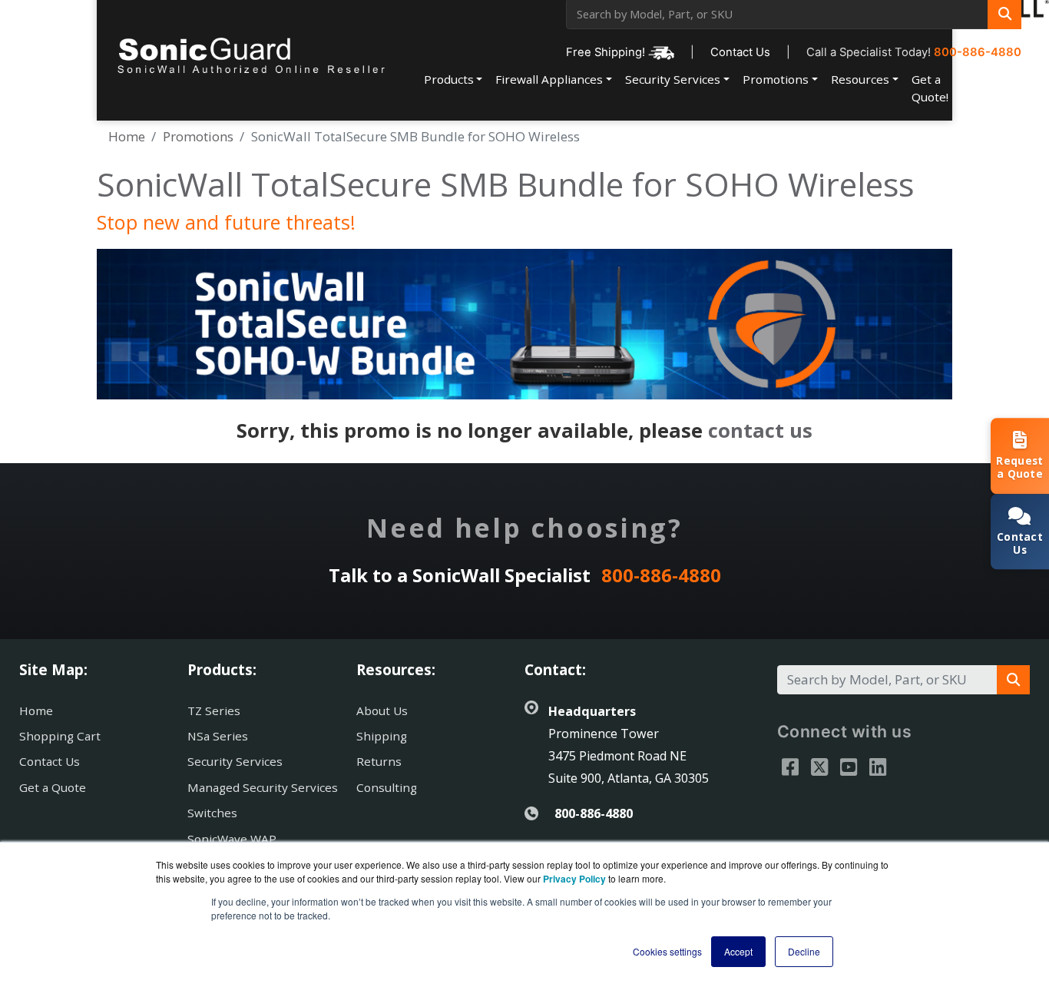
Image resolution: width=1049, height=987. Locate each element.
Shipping (381, 736)
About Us (382, 710)
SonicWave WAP (231, 838)
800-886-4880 (977, 52)
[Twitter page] (819, 766)
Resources (860, 79)
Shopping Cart (60, 736)
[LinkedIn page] (877, 766)
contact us (760, 430)
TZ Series (213, 710)
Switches (212, 812)
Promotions (776, 79)
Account (983, 79)
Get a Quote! (930, 87)
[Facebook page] (790, 766)
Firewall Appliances (549, 79)
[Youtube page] (848, 766)
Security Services (672, 79)
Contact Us (740, 52)
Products (449, 79)
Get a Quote (52, 787)
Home (126, 136)
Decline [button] (804, 951)
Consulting (386, 787)
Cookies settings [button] (667, 951)
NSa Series (217, 736)
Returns (379, 761)
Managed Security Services (262, 787)
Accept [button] (738, 951)
